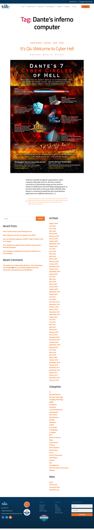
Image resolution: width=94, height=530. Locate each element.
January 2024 (53, 286)
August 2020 (53, 347)
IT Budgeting (53, 430)
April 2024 (52, 281)
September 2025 (54, 243)
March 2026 (53, 233)
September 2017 (54, 370)
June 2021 (52, 322)
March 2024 (53, 284)
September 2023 (54, 292)
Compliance (53, 404)
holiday (51, 425)
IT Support (52, 432)
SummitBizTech (37, 55)
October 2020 (53, 342)
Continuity (52, 407)
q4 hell (46, 202)
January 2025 (53, 264)
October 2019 (53, 360)
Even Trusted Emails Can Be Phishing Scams (17, 231)
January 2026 (53, 238)
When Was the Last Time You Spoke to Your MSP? (19, 235)
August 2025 (53, 246)
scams (51, 452)
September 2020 (54, 345)
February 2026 (54, 236)
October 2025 (53, 241)
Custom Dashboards (55, 409)
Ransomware (53, 450)
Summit (51, 460)
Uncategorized (54, 465)
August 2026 (53, 223)
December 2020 (54, 337)
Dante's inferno (51, 200)
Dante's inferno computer (61, 200)
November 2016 (54, 377)
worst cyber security (53, 202)
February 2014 (54, 380)
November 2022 (54, 304)
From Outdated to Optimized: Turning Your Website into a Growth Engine (22, 252)
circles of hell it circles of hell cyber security (51, 198)
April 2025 (52, 256)
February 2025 (54, 261)
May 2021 (52, 324)
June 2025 (52, 251)
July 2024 (52, 276)
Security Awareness (55, 455)
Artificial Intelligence (50, 6)
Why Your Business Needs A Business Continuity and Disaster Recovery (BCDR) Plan (21, 268)
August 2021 (53, 317)
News (51, 440)
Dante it (45, 200)
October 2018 (53, 365)
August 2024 (53, 274)
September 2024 (54, 271)
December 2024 (54, 266)
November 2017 (54, 367)
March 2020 (53, 357)
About (23, 6)
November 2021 (54, 312)
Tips (50, 463)
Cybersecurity (40, 6)
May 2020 (52, 352)
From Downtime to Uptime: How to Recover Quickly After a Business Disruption (22, 246)
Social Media (53, 457)
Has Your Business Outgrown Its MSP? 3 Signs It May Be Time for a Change (23, 240)
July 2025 (52, 249)
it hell (38, 202)
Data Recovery (54, 417)
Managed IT (59, 6)
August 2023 (53, 294)
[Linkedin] (6, 517)
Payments (74, 6)
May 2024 (52, 279)
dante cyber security (37, 200)
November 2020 (54, 339)
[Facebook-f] (3, 517)
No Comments (60, 55)
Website (52, 470)
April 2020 (52, 355)
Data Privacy (47, 43)
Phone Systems (54, 447)
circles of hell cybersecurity (34, 198)
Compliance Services (31, 6)
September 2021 (54, 314)
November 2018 (54, 362)
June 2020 (52, 350)
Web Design (67, 6)
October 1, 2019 (49, 55)
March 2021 (53, 329)
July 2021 (52, 319)
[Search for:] (18, 218)
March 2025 (53, 259)
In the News (53, 427)
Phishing (61, 43)
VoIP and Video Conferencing (58, 468)
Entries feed (53, 484)
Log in (51, 482)
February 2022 (54, 307)
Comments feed (54, 487)
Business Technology (36, 43)
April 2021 (52, 327)
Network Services (55, 437)
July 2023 (52, 297)
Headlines (52, 422)
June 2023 (52, 299)
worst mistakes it (39, 204)
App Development (55, 394)
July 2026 (52, 226)
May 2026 (52, 231)
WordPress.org (54, 489)
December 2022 (54, 302)
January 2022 (53, 309)
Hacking (55, 43)
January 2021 (53, 334)
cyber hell (64, 198)
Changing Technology (56, 399)
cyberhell (30, 200)
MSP (50, 435)
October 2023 (53, 289)
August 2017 (53, 372)
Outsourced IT (53, 442)
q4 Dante (42, 202)
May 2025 (52, 254)
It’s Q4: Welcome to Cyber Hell (47, 48)
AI (50, 392)
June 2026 (52, 228)
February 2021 (54, 332)
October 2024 (53, 269)
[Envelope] (10, 517)
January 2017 (53, 375)
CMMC (51, 402)
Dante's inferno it (32, 202)
